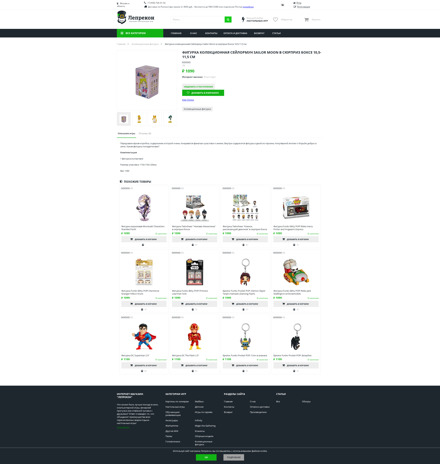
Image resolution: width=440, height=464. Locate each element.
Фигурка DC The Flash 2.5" (185, 355)
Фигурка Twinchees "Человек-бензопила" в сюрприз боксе (194, 228)
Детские (199, 406)
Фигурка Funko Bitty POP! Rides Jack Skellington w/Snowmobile (292, 292)
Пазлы (169, 436)
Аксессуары (172, 420)
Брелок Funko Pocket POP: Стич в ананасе (245, 355)
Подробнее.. (123, 427)
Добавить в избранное (205, 92)
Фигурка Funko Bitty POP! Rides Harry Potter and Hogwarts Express (293, 228)
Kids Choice (188, 99)
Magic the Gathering (205, 425)
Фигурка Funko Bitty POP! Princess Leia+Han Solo (190, 292)
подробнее (248, 6)
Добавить (146, 239)
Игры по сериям (203, 412)
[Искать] (228, 19)
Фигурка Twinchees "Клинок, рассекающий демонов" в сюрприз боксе (245, 228)
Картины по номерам (177, 401)
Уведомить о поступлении (198, 86)
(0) (184, 65)
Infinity (198, 420)
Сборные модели (204, 436)
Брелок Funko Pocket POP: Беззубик (292, 355)
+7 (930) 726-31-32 (156, 2)
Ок (206, 457)
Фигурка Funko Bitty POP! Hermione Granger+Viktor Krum (140, 292)
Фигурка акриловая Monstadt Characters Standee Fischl (142, 228)
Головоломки (173, 441)
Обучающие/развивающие (173, 414)
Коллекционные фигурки (197, 109)
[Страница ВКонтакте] (282, 5)
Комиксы (200, 431)
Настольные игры (175, 406)
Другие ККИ (172, 431)
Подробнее (234, 457)
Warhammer (172, 425)
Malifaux (199, 401)
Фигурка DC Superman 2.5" (135, 355)
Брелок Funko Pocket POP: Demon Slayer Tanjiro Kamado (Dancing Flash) (244, 292)
